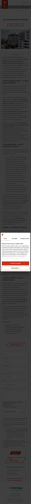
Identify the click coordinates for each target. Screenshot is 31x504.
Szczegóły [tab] (14, 238)
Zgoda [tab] (5, 238)
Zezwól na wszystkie (15, 263)
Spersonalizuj (14, 268)
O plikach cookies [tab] (24, 238)
